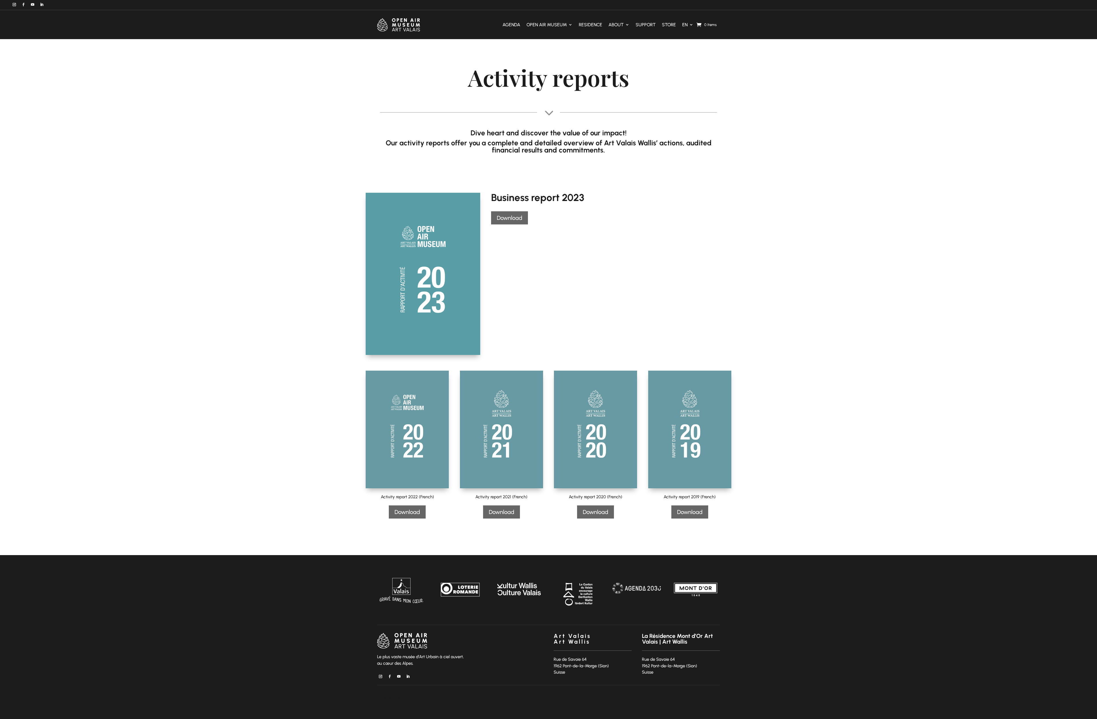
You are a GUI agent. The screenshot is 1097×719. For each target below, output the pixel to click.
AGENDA (511, 24)
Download (509, 217)
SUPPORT (646, 24)
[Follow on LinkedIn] (41, 4)
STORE (669, 24)
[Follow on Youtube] (32, 4)
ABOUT (616, 24)
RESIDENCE (590, 24)
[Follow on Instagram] (14, 4)
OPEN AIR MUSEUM (547, 24)
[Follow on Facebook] (23, 4)
